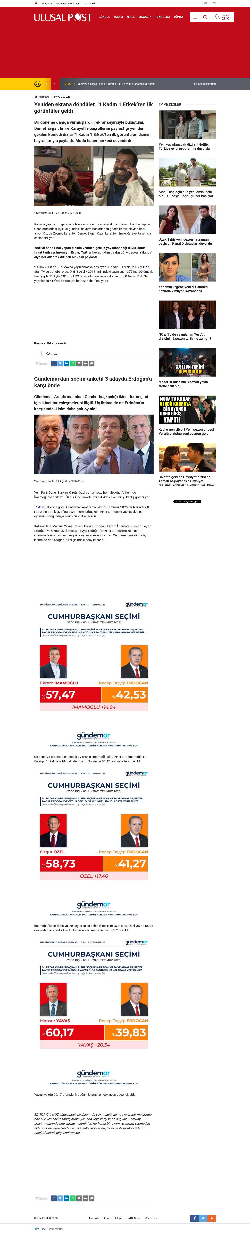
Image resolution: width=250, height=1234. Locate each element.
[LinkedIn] (66, 363)
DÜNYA (178, 16)
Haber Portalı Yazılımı (51, 1229)
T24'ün (39, 507)
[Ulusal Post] (63, 16)
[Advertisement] (125, 52)
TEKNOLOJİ (163, 16)
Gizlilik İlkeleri (134, 1218)
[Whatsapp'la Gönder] (73, 363)
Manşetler (47, 3)
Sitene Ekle (90, 3)
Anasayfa (94, 1218)
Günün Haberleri (64, 3)
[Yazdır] (85, 363)
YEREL (130, 16)
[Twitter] (60, 363)
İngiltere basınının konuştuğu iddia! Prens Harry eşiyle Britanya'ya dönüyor (121, 84)
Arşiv (78, 3)
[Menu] (195, 17)
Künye (107, 1218)
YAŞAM (118, 16)
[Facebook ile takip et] (194, 1218)
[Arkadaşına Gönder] (79, 363)
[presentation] (46, 84)
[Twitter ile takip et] (203, 1218)
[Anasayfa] (36, 3)
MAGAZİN (145, 16)
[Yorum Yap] (91, 363)
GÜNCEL (104, 16)
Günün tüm (204, 84)
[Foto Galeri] (214, 3)
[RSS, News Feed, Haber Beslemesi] (211, 1218)
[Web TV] (206, 3)
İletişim (118, 1218)
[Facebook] (54, 363)
